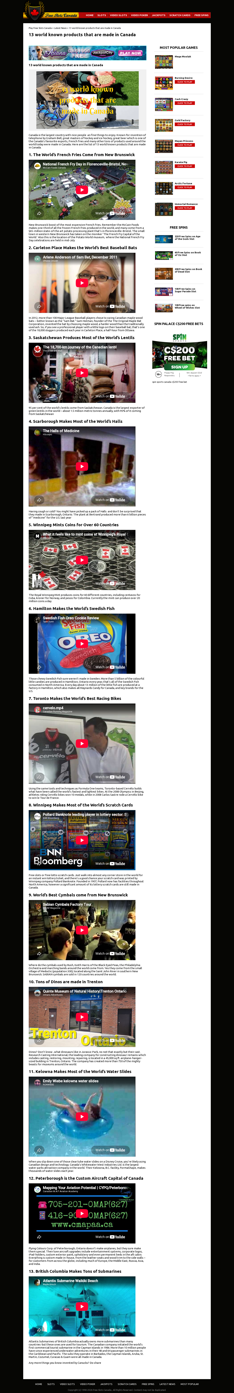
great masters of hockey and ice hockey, (88, 138)
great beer (120, 138)
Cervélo (129, 788)
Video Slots (118, 15)
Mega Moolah (183, 56)
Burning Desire (184, 78)
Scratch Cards (179, 15)
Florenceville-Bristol (118, 231)
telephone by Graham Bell (45, 138)
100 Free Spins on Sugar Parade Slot (185, 290)
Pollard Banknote (64, 881)
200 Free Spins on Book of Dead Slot (188, 270)
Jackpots (158, 15)
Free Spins (202, 15)
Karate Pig (181, 162)
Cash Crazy (181, 99)
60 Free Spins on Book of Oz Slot (188, 253)
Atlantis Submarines (41, 1341)
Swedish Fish (54, 678)
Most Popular (190, 1384)
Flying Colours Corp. (41, 1248)
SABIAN (47, 974)
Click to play (185, 82)
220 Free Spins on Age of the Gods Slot (187, 237)
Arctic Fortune (183, 183)
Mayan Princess (184, 141)
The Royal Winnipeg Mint (44, 594)
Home (89, 15)
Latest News (167, 1384)
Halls (103, 511)
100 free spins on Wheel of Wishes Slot (187, 306)
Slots (101, 15)
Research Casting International (48, 1054)
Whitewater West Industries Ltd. (102, 1164)
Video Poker (139, 15)
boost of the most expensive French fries (75, 224)
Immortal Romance (186, 204)
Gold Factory (182, 120)
